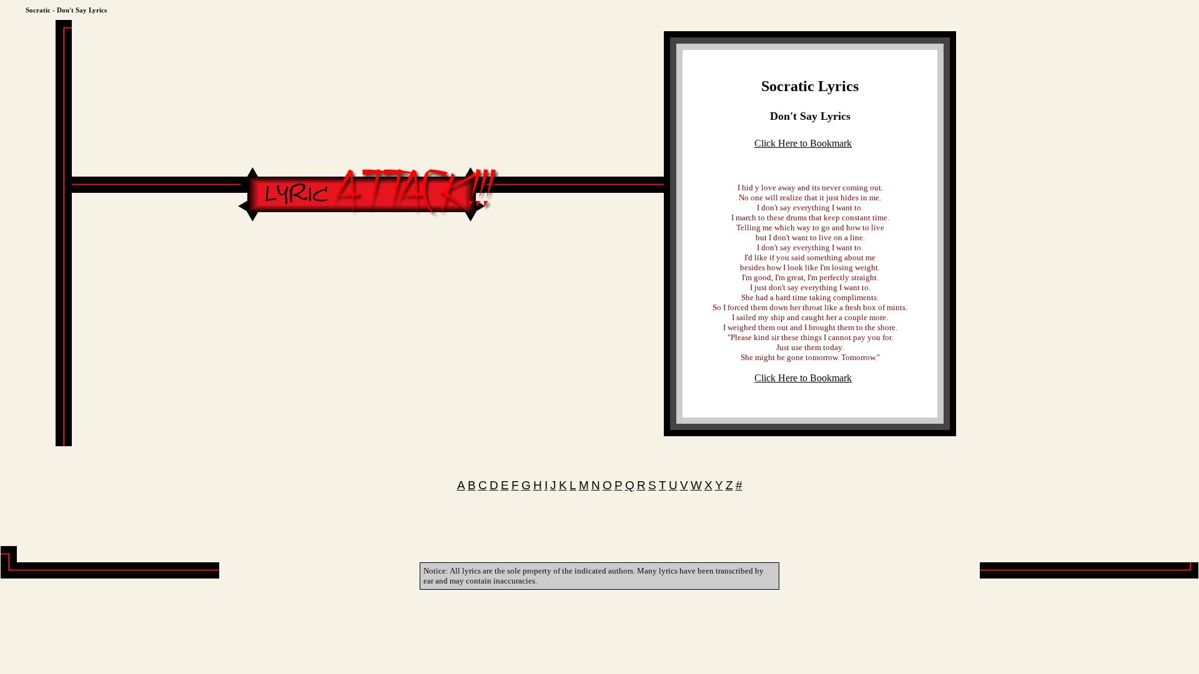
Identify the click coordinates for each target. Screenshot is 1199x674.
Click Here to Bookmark (803, 143)
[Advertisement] (368, 262)
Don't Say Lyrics (810, 116)
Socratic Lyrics (810, 86)
